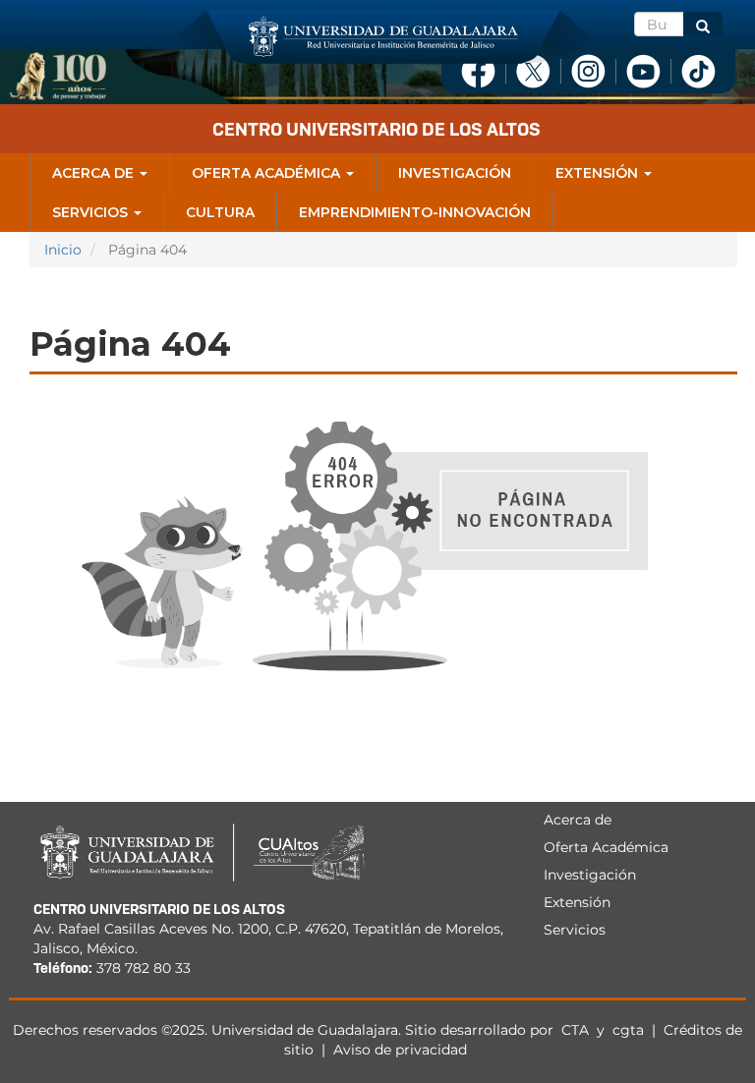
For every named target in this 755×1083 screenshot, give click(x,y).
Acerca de (95, 173)
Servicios (92, 212)
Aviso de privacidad (400, 1049)
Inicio (63, 249)
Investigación (454, 173)
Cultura (220, 212)
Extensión (598, 173)
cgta (628, 1030)
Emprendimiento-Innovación (415, 212)
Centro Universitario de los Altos (376, 129)
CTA (577, 1030)
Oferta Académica (268, 173)
